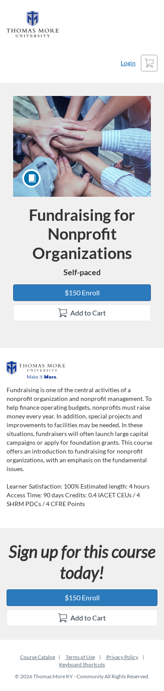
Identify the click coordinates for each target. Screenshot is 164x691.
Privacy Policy (122, 657)
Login (128, 63)
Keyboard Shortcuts (82, 664)
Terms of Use (80, 657)
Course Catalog (37, 657)
